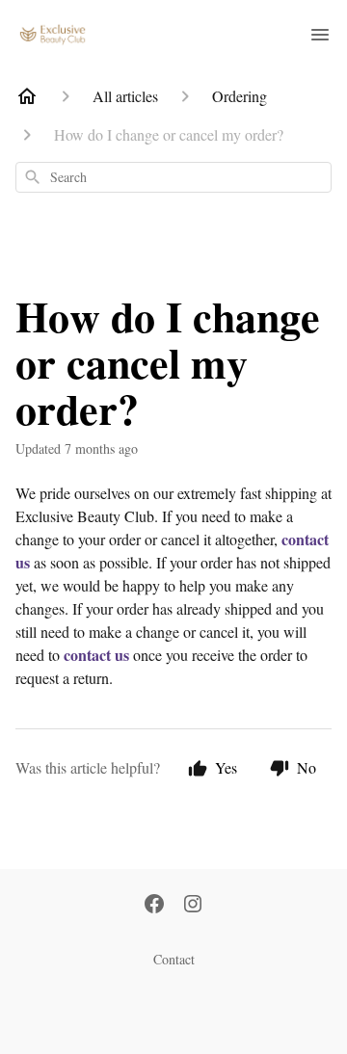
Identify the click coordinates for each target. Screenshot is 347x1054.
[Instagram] (192, 905)
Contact (174, 959)
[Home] (27, 96)
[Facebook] (154, 905)
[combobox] (173, 177)
